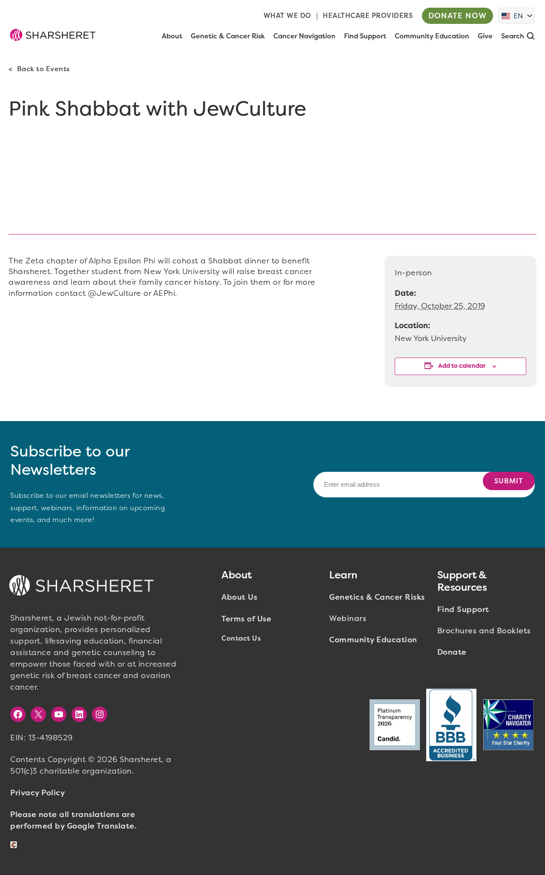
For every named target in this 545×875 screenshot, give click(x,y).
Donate (452, 652)
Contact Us (241, 638)
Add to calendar (462, 366)
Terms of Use (246, 619)
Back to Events (43, 69)
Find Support (463, 609)
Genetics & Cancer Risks (377, 597)
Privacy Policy (37, 792)
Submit (508, 481)
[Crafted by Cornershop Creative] (15, 844)
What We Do (287, 16)
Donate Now (457, 15)
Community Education (373, 639)
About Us (239, 597)
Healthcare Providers (368, 16)
